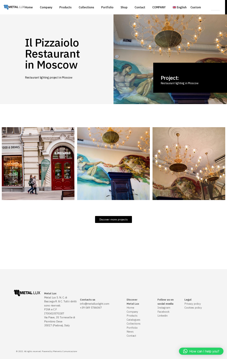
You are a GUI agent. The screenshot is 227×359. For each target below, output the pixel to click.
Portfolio (132, 327)
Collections (133, 323)
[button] (201, 351)
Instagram (163, 307)
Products (132, 315)
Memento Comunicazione (65, 351)
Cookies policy (193, 307)
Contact (131, 335)
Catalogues (133, 319)
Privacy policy (192, 303)
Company (132, 311)
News (130, 331)
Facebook (163, 311)
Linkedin (162, 315)
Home (130, 307)
